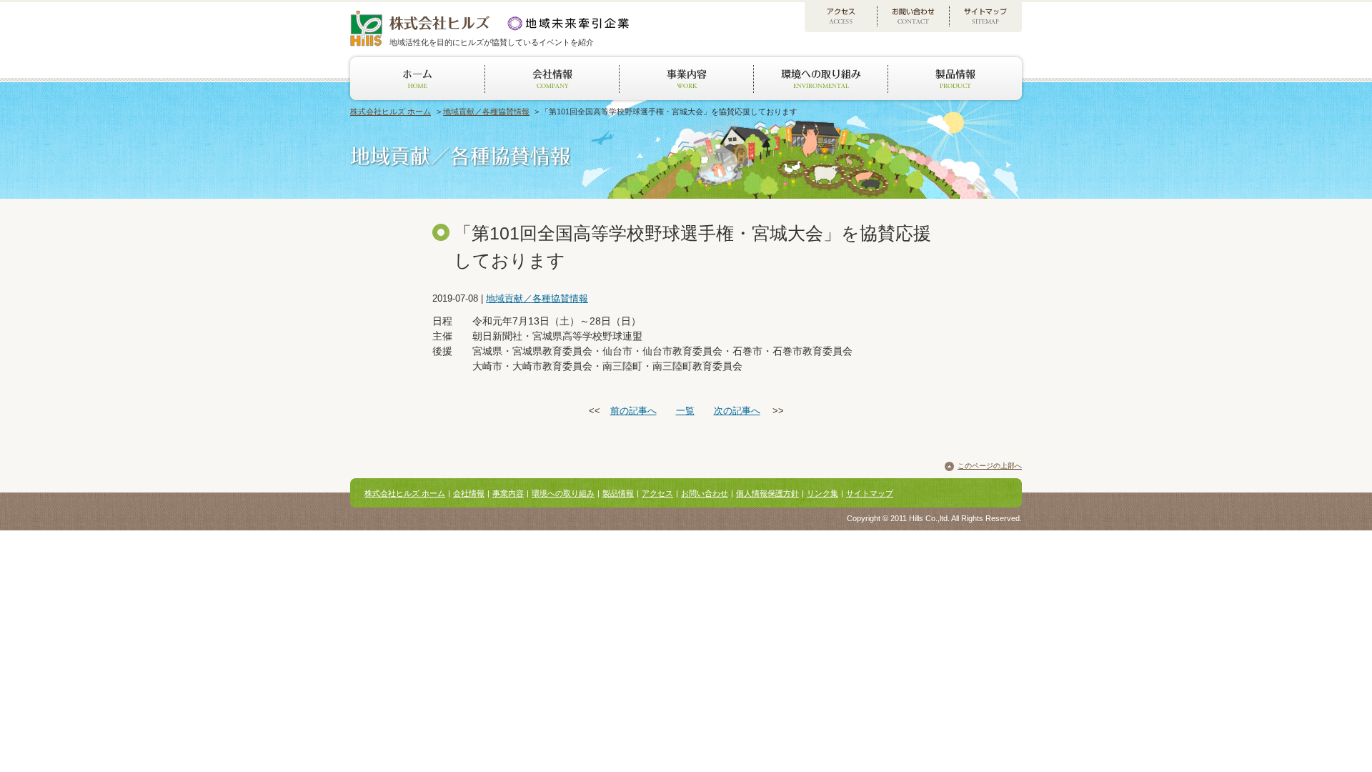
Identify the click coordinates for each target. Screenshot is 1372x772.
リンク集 (822, 493)
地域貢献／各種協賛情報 (486, 111)
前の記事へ (633, 410)
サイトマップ (869, 493)
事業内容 (508, 493)
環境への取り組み (563, 493)
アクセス (657, 493)
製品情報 (618, 493)
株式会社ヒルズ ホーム (390, 111)
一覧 (685, 410)
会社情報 (468, 493)
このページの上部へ (990, 466)
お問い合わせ (704, 493)
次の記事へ (737, 410)
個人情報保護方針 (767, 493)
